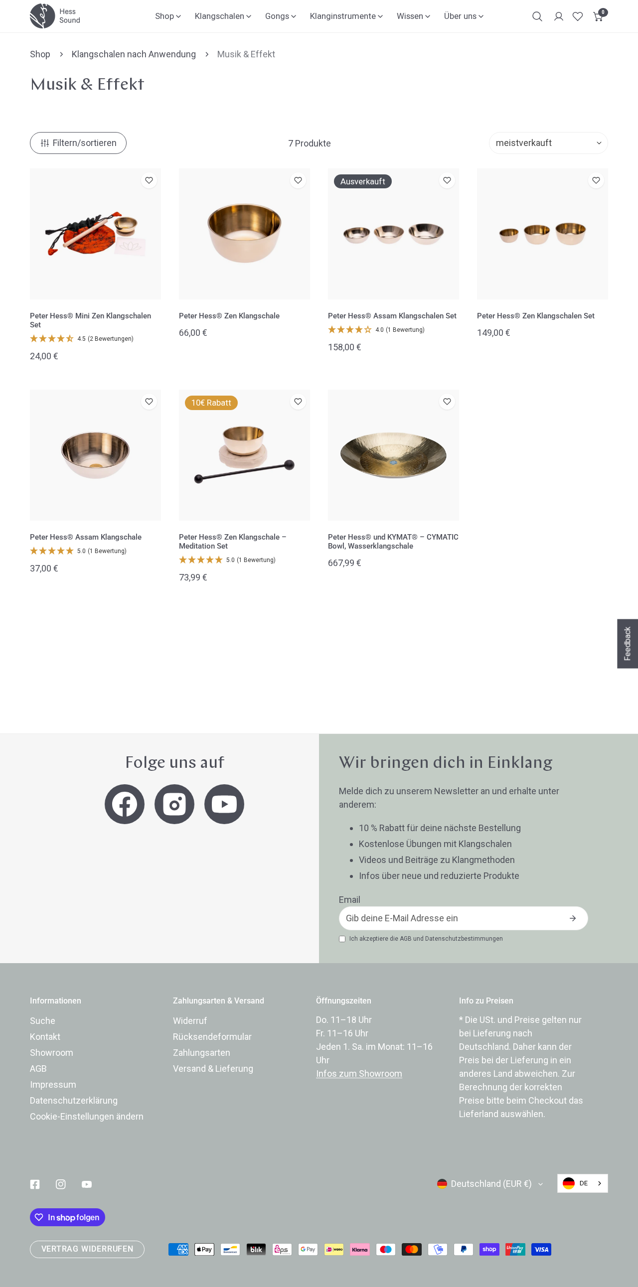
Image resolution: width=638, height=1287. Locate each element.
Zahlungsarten (201, 1052)
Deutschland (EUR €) (491, 1183)
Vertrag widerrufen (87, 1249)
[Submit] (572, 918)
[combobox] (582, 1183)
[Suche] (537, 16)
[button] (598, 16)
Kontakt (45, 1036)
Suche (42, 1020)
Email (349, 899)
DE (584, 1183)
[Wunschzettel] (577, 16)
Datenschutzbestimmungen (464, 938)
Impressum (53, 1084)
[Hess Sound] (55, 16)
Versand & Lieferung (213, 1068)
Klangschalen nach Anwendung (134, 54)
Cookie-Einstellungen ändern (87, 1116)
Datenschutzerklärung (74, 1100)
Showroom (51, 1052)
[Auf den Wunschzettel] (149, 180)
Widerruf (190, 1020)
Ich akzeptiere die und (426, 938)
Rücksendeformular (212, 1036)
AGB (406, 938)
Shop (40, 54)
